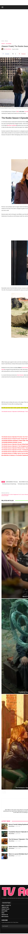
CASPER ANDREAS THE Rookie (12, 481)
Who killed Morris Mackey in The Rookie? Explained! (14, 455)
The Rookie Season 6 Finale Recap (9, 483)
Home (2, 41)
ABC (17, 111)
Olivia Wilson (8, 49)
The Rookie (8, 43)
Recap (6, 41)
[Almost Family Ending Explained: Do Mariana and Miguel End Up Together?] (4, 827)
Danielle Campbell (11, 125)
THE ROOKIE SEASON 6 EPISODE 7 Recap (11, 442)
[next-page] (5, 792)
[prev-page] (2, 792)
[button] (2, 7)
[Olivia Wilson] (2, 49)
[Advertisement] (14, 24)
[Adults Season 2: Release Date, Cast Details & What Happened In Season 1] (4, 849)
